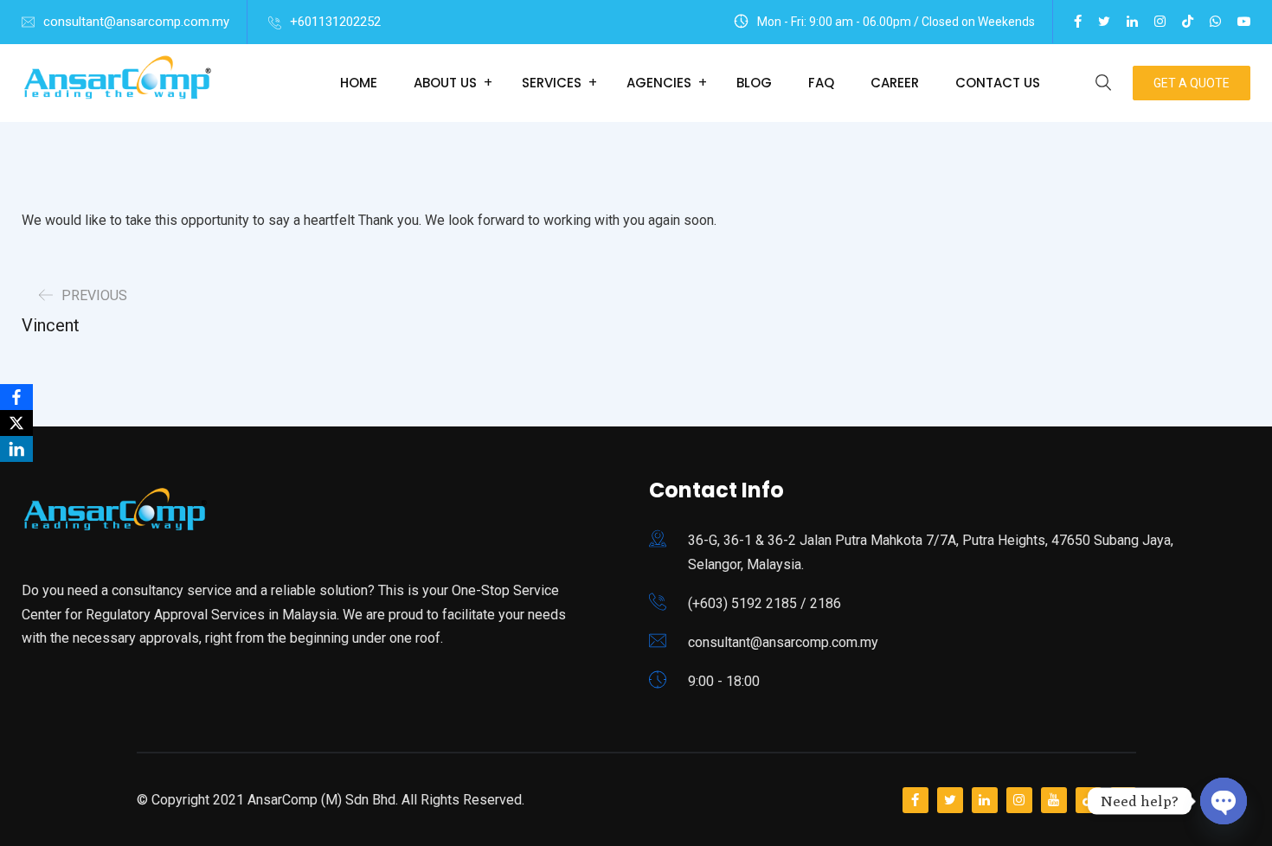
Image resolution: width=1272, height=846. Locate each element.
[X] (16, 423)
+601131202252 (335, 21)
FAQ (821, 83)
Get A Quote (1191, 83)
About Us (445, 83)
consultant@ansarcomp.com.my (136, 21)
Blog (754, 83)
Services (551, 83)
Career (894, 83)
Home (358, 83)
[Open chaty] (1223, 801)
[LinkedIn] (16, 449)
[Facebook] (16, 397)
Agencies (658, 83)
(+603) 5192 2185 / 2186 (764, 603)
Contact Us (997, 83)
